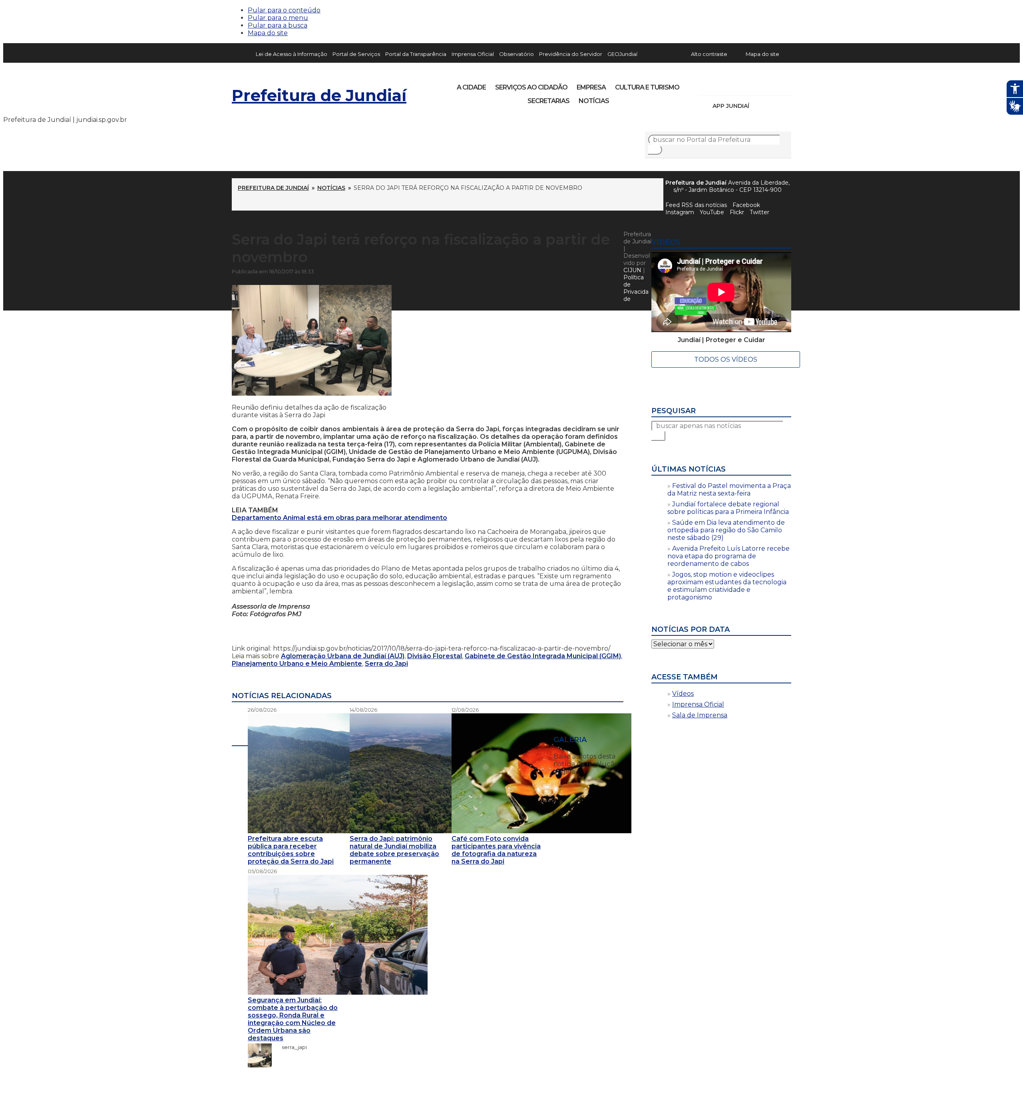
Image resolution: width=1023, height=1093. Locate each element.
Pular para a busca (277, 25)
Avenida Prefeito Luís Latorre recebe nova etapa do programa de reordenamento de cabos (728, 556)
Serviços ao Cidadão (531, 87)
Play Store (771, 106)
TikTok (732, 85)
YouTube (745, 85)
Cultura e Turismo (647, 87)
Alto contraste (709, 54)
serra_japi (290, 1047)
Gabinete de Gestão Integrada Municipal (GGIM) (543, 656)
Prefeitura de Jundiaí (319, 95)
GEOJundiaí (622, 54)
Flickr (773, 85)
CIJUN (632, 270)
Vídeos (683, 693)
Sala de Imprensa (699, 715)
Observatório (516, 54)
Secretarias (548, 101)
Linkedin (759, 85)
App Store (758, 106)
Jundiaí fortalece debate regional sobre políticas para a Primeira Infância (728, 508)
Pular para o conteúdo (284, 10)
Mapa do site (268, 33)
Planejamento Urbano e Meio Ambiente (297, 663)
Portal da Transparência (415, 54)
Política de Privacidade (636, 288)
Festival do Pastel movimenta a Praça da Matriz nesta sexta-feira (729, 489)
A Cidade (471, 87)
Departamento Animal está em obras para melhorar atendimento (339, 518)
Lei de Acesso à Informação (291, 54)
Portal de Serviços (356, 54)
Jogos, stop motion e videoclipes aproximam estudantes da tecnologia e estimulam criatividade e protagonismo (726, 586)
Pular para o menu (278, 18)
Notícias (594, 101)
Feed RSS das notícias (696, 205)
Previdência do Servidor (570, 54)
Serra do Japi (386, 663)
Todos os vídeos (725, 359)
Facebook (746, 205)
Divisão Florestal (434, 656)
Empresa (591, 87)
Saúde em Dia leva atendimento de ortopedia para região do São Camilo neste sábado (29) (726, 530)
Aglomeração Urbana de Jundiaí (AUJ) (342, 656)
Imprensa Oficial (473, 54)
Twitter (759, 212)
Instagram (718, 85)
